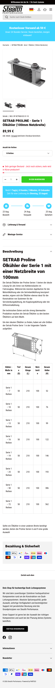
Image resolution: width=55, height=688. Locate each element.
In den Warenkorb (37, 179)
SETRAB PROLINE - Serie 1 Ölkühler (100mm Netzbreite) (30, 45)
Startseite (6, 45)
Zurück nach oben (27, 575)
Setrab (5, 116)
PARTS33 (33, 681)
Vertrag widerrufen (15, 629)
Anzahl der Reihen (10, 147)
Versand (14, 136)
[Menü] (51, 9)
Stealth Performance (14, 681)
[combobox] (27, 17)
